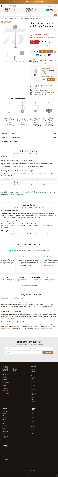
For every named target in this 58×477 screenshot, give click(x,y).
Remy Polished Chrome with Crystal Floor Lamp (9, 120)
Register (33, 394)
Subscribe (48, 352)
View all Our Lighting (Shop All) (19, 61)
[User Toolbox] (55, 6)
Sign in (32, 393)
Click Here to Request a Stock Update (44, 37)
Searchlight (33, 29)
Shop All (4, 411)
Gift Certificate (33, 400)
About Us (33, 369)
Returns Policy (33, 386)
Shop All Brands (33, 432)
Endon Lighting (33, 416)
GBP (49, 6)
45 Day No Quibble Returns (43, 89)
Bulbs (3, 433)
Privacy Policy (31, 355)
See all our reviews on (29, 285)
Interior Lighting (4, 414)
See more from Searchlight (37, 31)
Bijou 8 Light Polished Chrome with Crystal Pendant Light (48, 120)
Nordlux (33, 429)
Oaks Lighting (33, 420)
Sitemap (33, 397)
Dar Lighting (33, 412)
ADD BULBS (51, 79)
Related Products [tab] (18, 99)
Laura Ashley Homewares (5, 430)
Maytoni (33, 426)
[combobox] (27, 15)
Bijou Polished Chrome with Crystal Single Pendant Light (22, 120)
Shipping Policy (33, 382)
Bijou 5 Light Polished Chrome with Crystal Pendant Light (35, 120)
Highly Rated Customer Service (44, 92)
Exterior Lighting (4, 418)
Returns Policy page (10, 318)
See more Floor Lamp (49, 31)
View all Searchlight (6, 22)
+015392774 (5, 388)
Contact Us (33, 372)
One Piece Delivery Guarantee (43, 85)
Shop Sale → (41, 1)
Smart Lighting (4, 422)
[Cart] (53, 6)
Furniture (4, 425)
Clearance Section (5, 437)
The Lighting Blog (33, 377)
